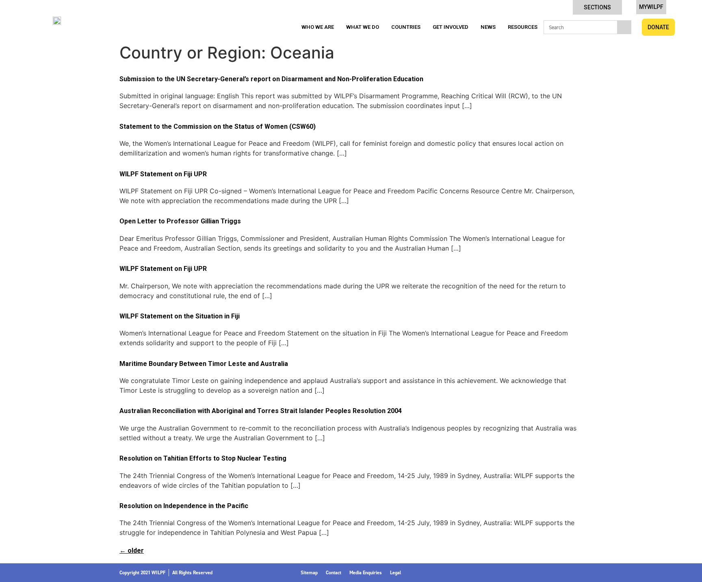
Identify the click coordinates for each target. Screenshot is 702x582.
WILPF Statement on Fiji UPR (163, 174)
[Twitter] (548, 572)
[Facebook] (533, 572)
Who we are (317, 27)
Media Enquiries (365, 572)
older (131, 550)
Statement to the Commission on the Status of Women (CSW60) (217, 126)
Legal (395, 572)
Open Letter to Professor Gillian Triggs (180, 221)
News (488, 27)
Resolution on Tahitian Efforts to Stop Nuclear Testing (202, 458)
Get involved (450, 27)
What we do (362, 27)
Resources (522, 27)
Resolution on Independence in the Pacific (183, 506)
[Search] (624, 27)
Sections (597, 7)
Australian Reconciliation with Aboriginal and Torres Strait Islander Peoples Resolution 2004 (260, 411)
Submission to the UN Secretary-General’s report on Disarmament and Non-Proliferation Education (271, 79)
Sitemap (309, 572)
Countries (405, 27)
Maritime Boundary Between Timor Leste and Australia (203, 364)
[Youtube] (577, 572)
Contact (333, 572)
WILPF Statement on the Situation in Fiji (179, 316)
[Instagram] (562, 572)
